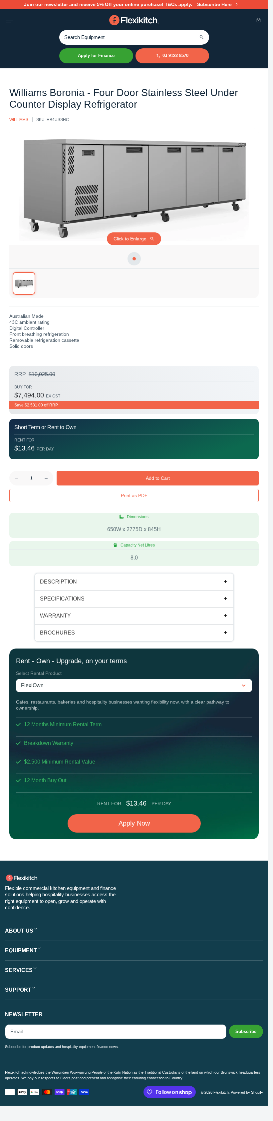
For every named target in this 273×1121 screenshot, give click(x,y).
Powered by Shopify (247, 1092)
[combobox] (134, 37)
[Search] (202, 37)
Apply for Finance (96, 55)
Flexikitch (221, 1092)
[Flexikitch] (134, 20)
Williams (18, 119)
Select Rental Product (39, 673)
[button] (9, 20)
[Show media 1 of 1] (24, 283)
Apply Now (134, 823)
